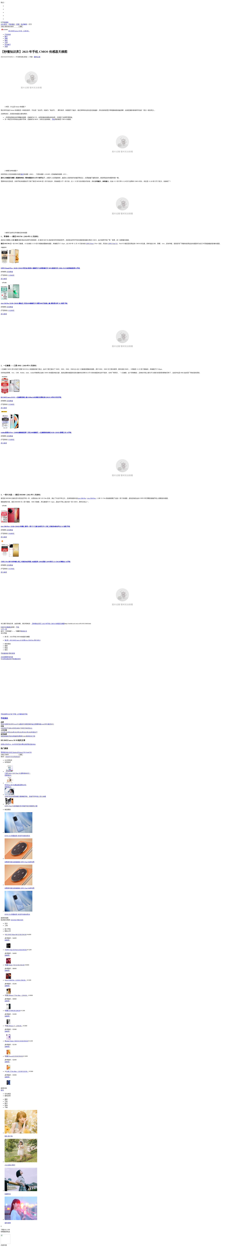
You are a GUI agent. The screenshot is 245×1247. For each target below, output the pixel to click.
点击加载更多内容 (7, 657)
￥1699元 (11, 439)
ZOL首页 (4, 24)
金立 (33, 724)
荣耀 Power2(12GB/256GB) (14, 1056)
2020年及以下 (33, 732)
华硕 (39, 724)
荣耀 (36, 724)
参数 (6, 38)
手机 (53, 119)
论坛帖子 (8, 44)
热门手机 (13, 714)
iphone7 (17, 756)
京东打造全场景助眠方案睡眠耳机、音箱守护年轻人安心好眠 (25, 796)
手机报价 (4, 718)
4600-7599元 (21, 728)
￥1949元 (11, 404)
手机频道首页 (16, 659)
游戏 (5, 736)
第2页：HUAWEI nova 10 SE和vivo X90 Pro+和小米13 (22, 640)
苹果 (2, 724)
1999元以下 (4, 728)
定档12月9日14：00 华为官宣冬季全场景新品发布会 (18, 744)
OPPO (12, 724)
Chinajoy (14, 752)
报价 (6, 40)
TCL (18, 724)
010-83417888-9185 (17, 920)
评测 (17, 24)
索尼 (22, 174)
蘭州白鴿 (37, 57)
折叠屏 (20, 736)
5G (23, 736)
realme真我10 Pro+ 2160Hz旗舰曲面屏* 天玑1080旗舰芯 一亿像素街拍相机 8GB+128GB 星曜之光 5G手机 (36, 432)
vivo (15, 724)
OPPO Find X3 (113, 243)
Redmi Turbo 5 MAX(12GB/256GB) (16, 1041)
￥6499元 (11, 533)
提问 (2, 1090)
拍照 (2, 736)
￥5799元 (11, 569)
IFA (18, 752)
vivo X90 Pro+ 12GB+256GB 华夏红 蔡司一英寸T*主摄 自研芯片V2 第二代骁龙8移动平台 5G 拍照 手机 (35, 526)
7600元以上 (28, 728)
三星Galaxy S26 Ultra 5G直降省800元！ (18, 773)
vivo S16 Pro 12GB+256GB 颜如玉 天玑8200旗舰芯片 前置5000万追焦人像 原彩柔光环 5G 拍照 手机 (34, 303)
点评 (6, 42)
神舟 (30, 724)
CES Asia (26, 752)
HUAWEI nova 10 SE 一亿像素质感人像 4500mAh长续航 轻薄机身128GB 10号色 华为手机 (31, 397)
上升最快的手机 (22, 714)
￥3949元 (11, 275)
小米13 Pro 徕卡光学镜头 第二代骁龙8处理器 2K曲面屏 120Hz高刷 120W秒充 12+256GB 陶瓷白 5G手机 (35, 561)
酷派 (21, 724)
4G (25, 736)
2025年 (7, 732)
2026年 (3, 732)
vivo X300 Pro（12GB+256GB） (16, 980)
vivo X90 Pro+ (91, 498)
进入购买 (4, 279)
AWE (10, 752)
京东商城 (10, 272)
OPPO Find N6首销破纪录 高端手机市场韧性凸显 (21, 806)
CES (30, 752)
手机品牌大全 (5, 714)
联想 (27, 724)
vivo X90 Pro (82, 498)
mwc (21, 752)
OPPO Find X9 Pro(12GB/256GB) (16, 950)
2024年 (12, 732)
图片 (6, 36)
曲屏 (16, 736)
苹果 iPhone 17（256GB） (13, 1026)
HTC (52, 724)
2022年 (21, 732)
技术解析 (24, 24)
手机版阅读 (4, 653)
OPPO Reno (90, 243)
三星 (5, 724)
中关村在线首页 (6, 659)
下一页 (4, 629)
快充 (8, 736)
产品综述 (8, 34)
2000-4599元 (12, 728)
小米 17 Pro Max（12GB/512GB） (17, 1071)
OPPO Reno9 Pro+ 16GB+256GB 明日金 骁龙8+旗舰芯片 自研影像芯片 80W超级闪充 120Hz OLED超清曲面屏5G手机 (40, 268)
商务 (27, 736)
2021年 (26, 732)
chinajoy (8, 756)
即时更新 (12, 653)
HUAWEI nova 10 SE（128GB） (19, 31)
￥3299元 (11, 310)
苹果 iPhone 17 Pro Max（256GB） (16, 995)
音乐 (30, 736)
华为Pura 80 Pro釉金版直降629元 (15, 785)
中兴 (24, 724)
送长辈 (12, 736)
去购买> (7, 940)
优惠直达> (8, 775)
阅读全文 (24, 631)
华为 (8, 724)
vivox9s (13, 756)
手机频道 (12, 24)
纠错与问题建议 (6, 627)
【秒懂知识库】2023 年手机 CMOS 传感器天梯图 (48, 623)
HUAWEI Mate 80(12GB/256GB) (16, 934)
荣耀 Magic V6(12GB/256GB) (14, 965)
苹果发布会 (4, 752)
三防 (33, 736)
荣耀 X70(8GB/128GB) (12, 1010)
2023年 (17, 732)
